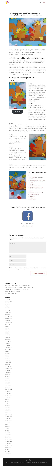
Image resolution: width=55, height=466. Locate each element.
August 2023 (7, 349)
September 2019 (8, 445)
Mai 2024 (7, 331)
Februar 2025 (8, 312)
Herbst (27, 15)
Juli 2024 (7, 326)
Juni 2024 (7, 328)
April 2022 (7, 380)
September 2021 (8, 395)
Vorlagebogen (17, 111)
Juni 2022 (7, 376)
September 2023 (8, 347)
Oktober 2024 (8, 320)
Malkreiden (32, 196)
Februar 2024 (8, 337)
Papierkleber (33, 199)
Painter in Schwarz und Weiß (36, 192)
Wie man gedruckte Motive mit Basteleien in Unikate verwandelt (18, 285)
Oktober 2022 (8, 370)
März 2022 (7, 383)
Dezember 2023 (8, 341)
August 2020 (7, 422)
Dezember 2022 (8, 366)
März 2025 (7, 310)
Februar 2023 (8, 362)
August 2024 (7, 324)
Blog (20, 15)
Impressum (34, 462)
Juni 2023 (7, 353)
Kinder (31, 15)
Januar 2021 (7, 412)
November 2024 (8, 318)
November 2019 (8, 441)
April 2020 (7, 430)
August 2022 (7, 374)
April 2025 (7, 308)
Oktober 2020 (8, 418)
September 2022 (8, 372)
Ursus (11, 15)
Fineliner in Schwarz (34, 194)
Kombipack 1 (33, 177)
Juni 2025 (7, 303)
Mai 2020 (7, 428)
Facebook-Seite (29, 226)
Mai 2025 (7, 306)
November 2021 (8, 391)
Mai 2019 (7, 449)
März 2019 (7, 451)
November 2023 (8, 343)
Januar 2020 (7, 437)
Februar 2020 (8, 434)
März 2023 (7, 360)
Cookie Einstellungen (42, 462)
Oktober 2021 (8, 393)
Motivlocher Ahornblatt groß (36, 187)
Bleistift (31, 191)
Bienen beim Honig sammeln (10, 293)
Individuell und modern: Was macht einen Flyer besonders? (17, 289)
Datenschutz (28, 462)
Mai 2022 (7, 378)
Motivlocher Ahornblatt (35, 186)
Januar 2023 (7, 364)
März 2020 (7, 432)
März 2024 (7, 335)
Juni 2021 (7, 401)
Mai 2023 (7, 355)
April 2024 (7, 333)
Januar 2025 (7, 314)
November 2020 (8, 416)
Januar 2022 (7, 387)
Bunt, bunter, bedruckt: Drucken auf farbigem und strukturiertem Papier (19, 287)
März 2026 (7, 299)
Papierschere (33, 198)
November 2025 (8, 301)
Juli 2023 (7, 351)
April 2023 (7, 358)
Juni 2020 (7, 426)
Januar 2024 (7, 339)
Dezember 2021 (8, 389)
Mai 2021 (7, 403)
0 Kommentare (39, 15)
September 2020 (8, 420)
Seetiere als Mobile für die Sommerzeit (12, 291)
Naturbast (32, 184)
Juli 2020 (7, 424)
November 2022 (8, 368)
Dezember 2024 (8, 316)
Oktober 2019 (8, 443)
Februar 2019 (8, 453)
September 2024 (8, 322)
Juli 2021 (7, 399)
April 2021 (7, 405)
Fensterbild (23, 15)
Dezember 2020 (8, 414)
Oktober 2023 (8, 345)
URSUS (34, 15)
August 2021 (7, 397)
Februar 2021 (8, 410)
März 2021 (7, 407)
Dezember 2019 (8, 439)
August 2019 (7, 447)
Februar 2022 (8, 385)
